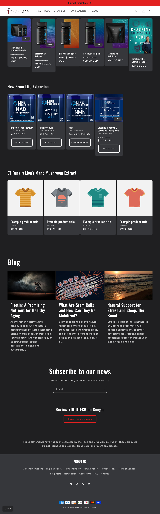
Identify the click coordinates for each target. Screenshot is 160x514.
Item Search (70, 473)
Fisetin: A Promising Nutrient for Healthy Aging (27, 310)
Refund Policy (91, 468)
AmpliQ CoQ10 (47, 127)
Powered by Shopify (88, 508)
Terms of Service (126, 468)
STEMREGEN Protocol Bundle (18, 49)
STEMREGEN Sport (67, 53)
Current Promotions (33, 468)
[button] (80, 11)
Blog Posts (55, 473)
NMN (71, 127)
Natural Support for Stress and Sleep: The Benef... (126, 310)
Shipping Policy (54, 468)
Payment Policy (73, 468)
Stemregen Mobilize (113, 55)
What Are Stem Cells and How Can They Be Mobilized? (77, 310)
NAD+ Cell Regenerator (21, 127)
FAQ (96, 473)
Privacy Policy (108, 468)
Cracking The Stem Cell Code (139, 60)
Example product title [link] (24, 222)
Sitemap (105, 473)
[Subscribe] (103, 389)
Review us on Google (80, 419)
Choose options (80, 142)
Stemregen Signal (91, 53)
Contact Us (85, 473)
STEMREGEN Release (40, 55)
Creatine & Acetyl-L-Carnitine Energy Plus (108, 129)
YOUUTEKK (74, 508)
